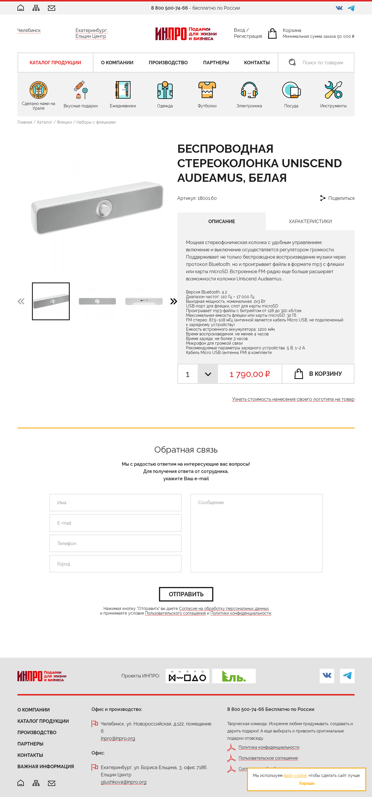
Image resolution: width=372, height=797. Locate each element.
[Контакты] (51, 9)
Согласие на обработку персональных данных (224, 608)
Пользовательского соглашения (175, 613)
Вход (239, 31)
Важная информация (45, 766)
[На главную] (20, 783)
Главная (24, 122)
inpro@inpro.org (118, 738)
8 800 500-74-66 (169, 8)
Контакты (30, 755)
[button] (173, 301)
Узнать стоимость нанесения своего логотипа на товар (293, 399)
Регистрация (248, 37)
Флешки (64, 122)
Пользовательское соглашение (268, 758)
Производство (36, 732)
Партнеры (30, 744)
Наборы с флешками (96, 122)
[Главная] (20, 8)
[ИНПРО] (186, 33)
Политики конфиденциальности (240, 613)
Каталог (44, 122)
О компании (33, 710)
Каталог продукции (43, 721)
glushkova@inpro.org (123, 782)
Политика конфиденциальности (269, 747)
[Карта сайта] (36, 8)
